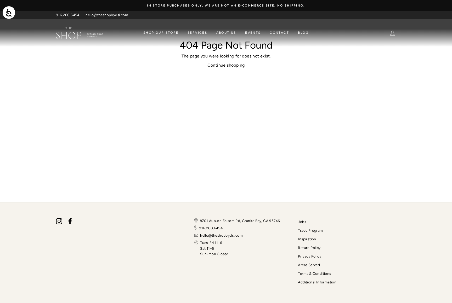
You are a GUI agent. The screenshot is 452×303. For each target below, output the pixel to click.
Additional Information (317, 282)
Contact (279, 32)
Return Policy (309, 248)
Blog (303, 32)
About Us (226, 32)
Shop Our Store (161, 32)
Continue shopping (226, 65)
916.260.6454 (68, 15)
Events (253, 32)
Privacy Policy (309, 256)
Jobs (302, 222)
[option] (226, 5)
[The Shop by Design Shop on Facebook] (70, 221)
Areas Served (309, 265)
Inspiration (307, 239)
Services (197, 32)
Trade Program (310, 230)
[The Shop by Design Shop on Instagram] (59, 221)
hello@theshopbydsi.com (107, 15)
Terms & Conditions (314, 273)
